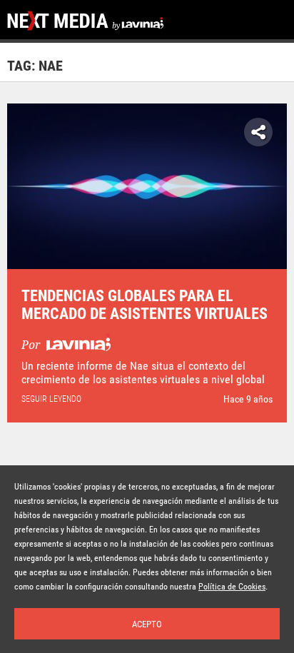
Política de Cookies (231, 587)
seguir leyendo (51, 399)
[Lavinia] (77, 345)
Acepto (147, 624)
